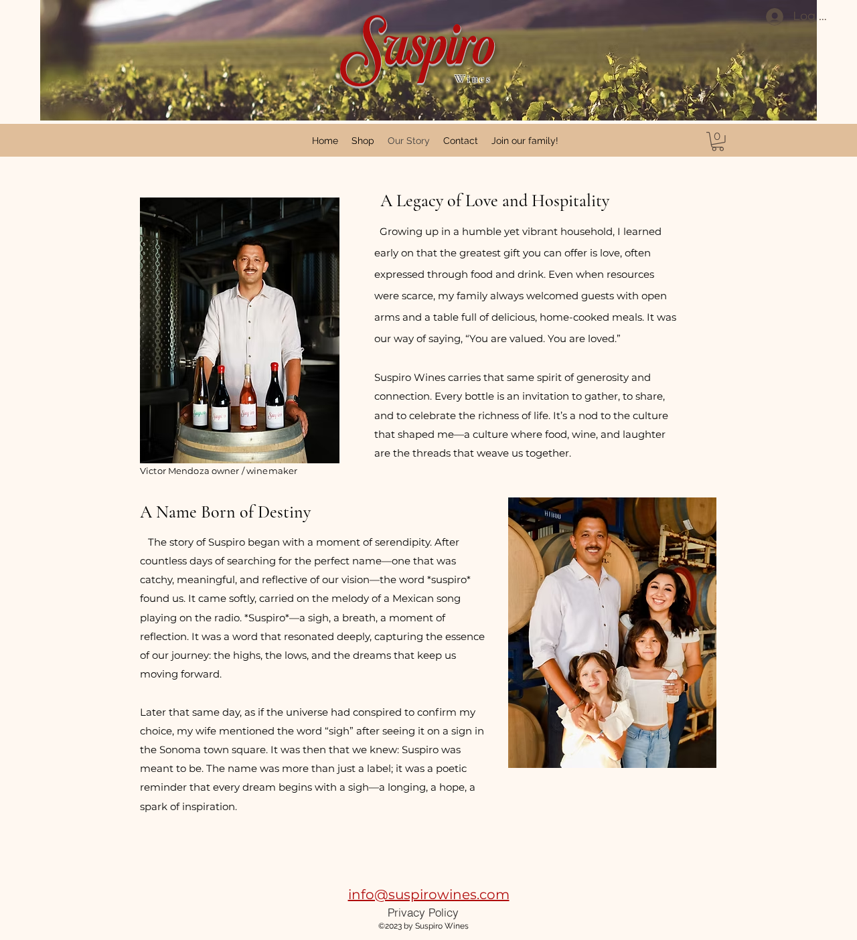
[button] (717, 141)
